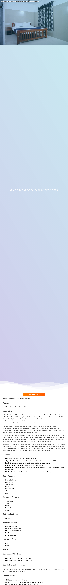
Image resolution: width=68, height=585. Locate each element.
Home (3, 1)
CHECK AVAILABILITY (34, 394)
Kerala (7, 1)
